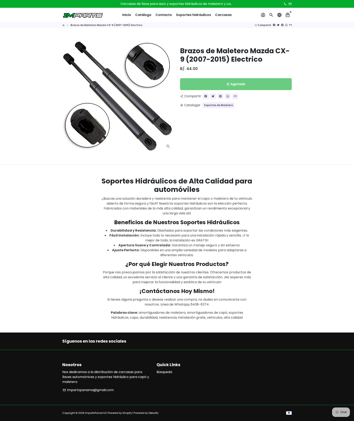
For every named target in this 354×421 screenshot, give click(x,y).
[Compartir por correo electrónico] (290, 25)
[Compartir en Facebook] (274, 25)
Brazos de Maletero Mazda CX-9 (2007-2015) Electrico (106, 25)
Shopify (127, 413)
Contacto (163, 14)
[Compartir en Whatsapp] (286, 25)
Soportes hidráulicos (193, 14)
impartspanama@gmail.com (88, 390)
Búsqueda (164, 372)
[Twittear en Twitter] (278, 25)
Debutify (154, 413)
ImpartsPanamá (95, 413)
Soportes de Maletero (218, 105)
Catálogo (143, 14)
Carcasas (223, 14)
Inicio (126, 14)
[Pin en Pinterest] (282, 25)
